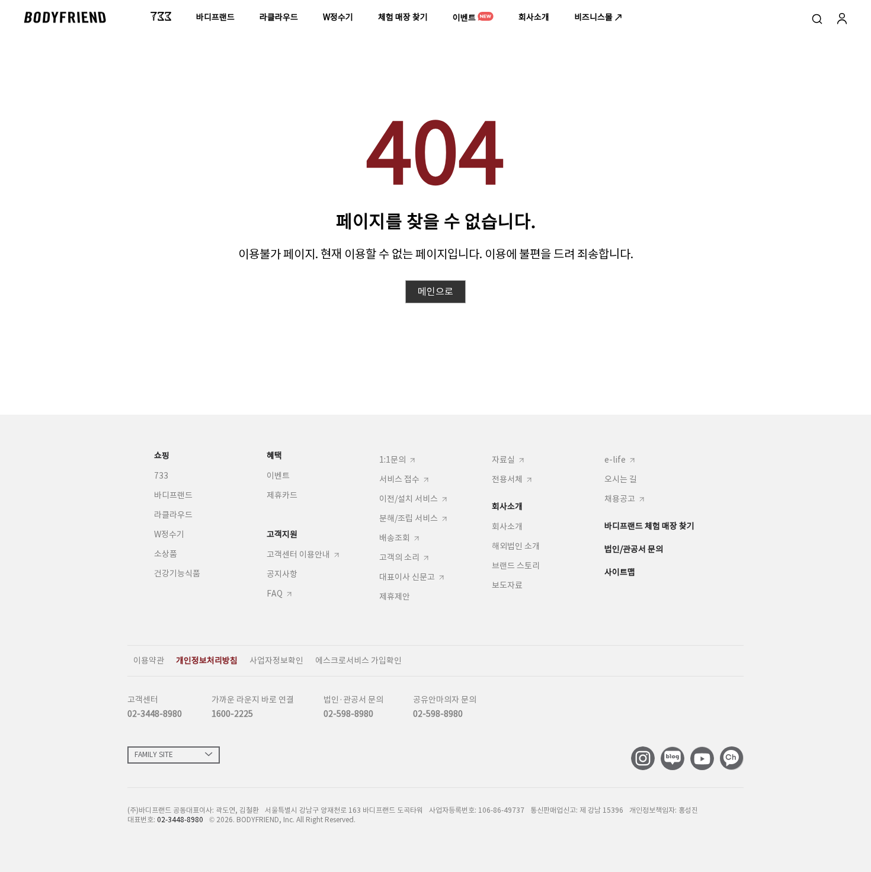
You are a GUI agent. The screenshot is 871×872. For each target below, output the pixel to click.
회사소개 (533, 17)
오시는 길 (620, 479)
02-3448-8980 (154, 713)
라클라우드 (173, 514)
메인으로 (435, 291)
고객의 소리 (399, 558)
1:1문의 (392, 460)
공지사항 (282, 574)
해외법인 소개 (516, 546)
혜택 (274, 455)
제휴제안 (394, 596)
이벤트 (465, 17)
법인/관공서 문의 (633, 549)
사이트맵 (619, 572)
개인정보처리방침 (207, 660)
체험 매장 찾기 (403, 17)
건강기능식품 (177, 573)
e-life (615, 460)
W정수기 (169, 534)
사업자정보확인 (276, 660)
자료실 (503, 460)
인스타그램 (643, 758)
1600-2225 (232, 713)
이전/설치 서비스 (408, 499)
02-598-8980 (348, 713)
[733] (160, 16)
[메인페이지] (65, 17)
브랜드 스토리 (516, 565)
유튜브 (702, 758)
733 (161, 475)
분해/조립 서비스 (408, 519)
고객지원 (282, 534)
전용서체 (507, 480)
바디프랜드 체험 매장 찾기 (649, 526)
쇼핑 (161, 455)
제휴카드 (282, 495)
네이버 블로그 (672, 758)
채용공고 (619, 499)
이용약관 (148, 660)
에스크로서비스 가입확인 (358, 660)
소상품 (165, 554)
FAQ (275, 594)
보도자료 (507, 585)
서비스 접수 (399, 480)
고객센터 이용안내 (298, 555)
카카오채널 (732, 758)
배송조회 (394, 539)
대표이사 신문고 (407, 578)
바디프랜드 (173, 495)
